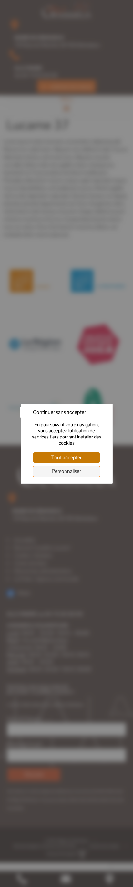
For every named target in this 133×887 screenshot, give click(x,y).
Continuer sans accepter (59, 412)
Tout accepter (66, 457)
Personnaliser (66, 471)
